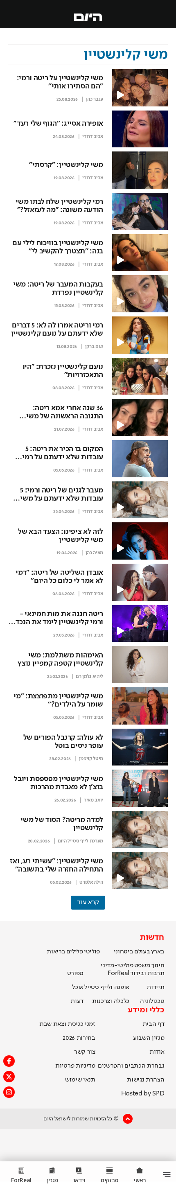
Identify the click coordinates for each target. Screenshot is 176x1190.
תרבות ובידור (147, 973)
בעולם (142, 951)
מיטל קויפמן (91, 758)
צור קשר (84, 1052)
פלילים (74, 951)
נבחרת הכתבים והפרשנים (131, 1066)
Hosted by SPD (143, 1094)
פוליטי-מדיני (117, 965)
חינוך (157, 965)
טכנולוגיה (152, 1001)
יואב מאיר (93, 800)
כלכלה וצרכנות (110, 1001)
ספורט (75, 973)
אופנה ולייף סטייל (106, 987)
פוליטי (92, 951)
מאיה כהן (94, 553)
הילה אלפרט (91, 882)
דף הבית (153, 1024)
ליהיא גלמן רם (89, 676)
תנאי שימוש (80, 1080)
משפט (142, 965)
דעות (76, 1001)
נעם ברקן (94, 346)
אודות (156, 1052)
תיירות (155, 987)
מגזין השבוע (148, 1038)
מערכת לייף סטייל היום (80, 841)
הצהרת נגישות (145, 1080)
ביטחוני (123, 951)
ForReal (118, 973)
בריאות (56, 951)
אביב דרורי (92, 136)
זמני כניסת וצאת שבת (67, 1024)
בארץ (158, 951)
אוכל (77, 987)
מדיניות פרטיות (75, 1066)
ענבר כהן (94, 99)
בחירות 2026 (79, 1038)
